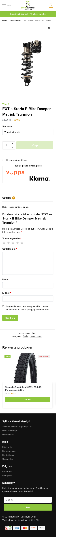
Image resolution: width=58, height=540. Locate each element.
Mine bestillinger (10, 430)
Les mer (27, 399)
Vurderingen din (11, 238)
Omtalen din (9, 249)
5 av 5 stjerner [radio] (22, 243)
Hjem (4, 20)
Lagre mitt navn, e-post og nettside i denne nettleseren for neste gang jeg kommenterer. (28, 308)
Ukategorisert (15, 20)
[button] (49, 28)
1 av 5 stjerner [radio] (4, 243)
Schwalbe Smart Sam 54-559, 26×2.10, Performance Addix (23, 388)
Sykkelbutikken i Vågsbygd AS (17, 426)
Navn (5, 279)
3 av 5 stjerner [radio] (13, 243)
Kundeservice (9, 451)
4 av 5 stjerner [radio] (17, 243)
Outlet (25, 336)
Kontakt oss (8, 455)
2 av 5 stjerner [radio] (9, 243)
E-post (6, 293)
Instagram (7, 475)
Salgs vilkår (7, 459)
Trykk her (42, 14)
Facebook (7, 471)
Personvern (8, 434)
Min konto (7, 447)
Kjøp (35, 145)
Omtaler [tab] (8, 198)
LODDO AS (33, 520)
